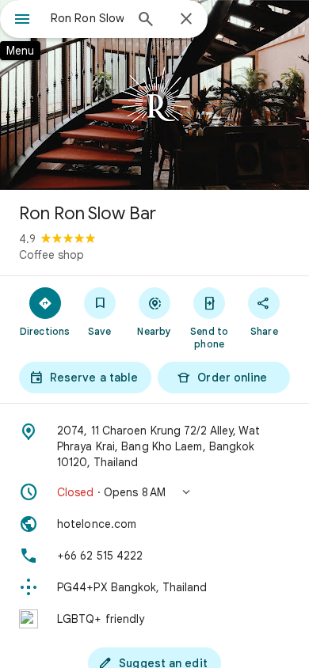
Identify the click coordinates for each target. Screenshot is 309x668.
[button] (154, 492)
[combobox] (87, 18)
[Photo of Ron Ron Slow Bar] (154, 95)
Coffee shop (51, 255)
